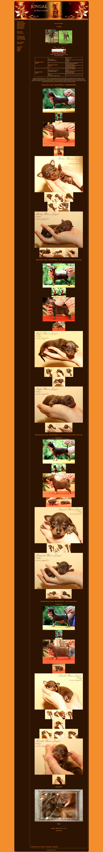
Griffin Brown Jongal (39, 62)
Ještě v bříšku (59, 830)
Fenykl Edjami (51, 59)
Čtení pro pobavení (21, 38)
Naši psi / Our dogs (21, 23)
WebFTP (19, 49)
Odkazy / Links (20, 28)
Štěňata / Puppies (21, 25)
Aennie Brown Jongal (53, 64)
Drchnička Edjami (39, 71)
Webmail (19, 48)
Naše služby (19, 31)
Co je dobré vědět (21, 37)
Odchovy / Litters (20, 24)
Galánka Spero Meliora (71, 66)
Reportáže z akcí (20, 36)
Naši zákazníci (20, 33)
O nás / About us (20, 27)
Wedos (18, 50)
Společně (53, 828)
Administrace (20, 46)
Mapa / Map (19, 43)
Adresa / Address (20, 42)
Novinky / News (20, 21)
